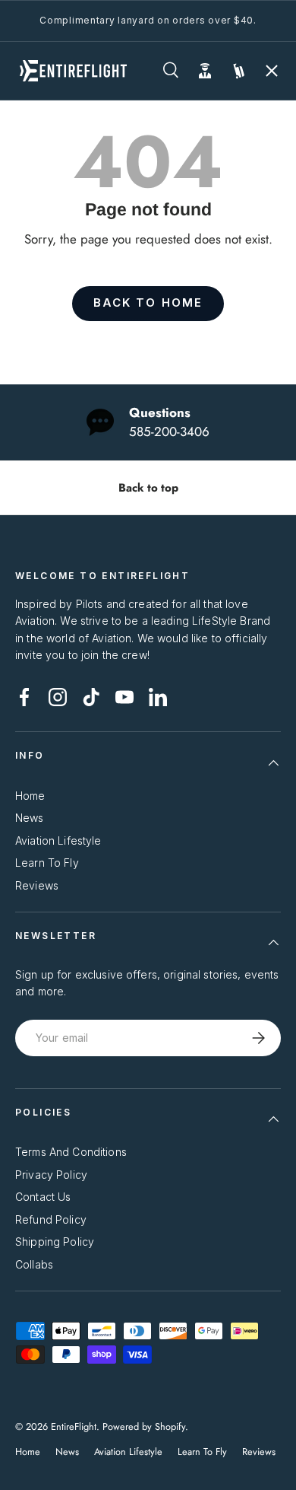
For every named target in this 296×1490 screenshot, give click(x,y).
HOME (41, 144)
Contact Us (43, 1196)
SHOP (40, 199)
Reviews (36, 885)
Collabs (34, 1264)
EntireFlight (73, 1426)
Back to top (148, 487)
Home (30, 795)
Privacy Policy (51, 1174)
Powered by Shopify (143, 1426)
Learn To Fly (47, 862)
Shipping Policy (54, 1241)
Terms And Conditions (71, 1151)
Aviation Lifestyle (58, 840)
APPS (41, 253)
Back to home (148, 303)
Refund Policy (51, 1219)
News (29, 817)
